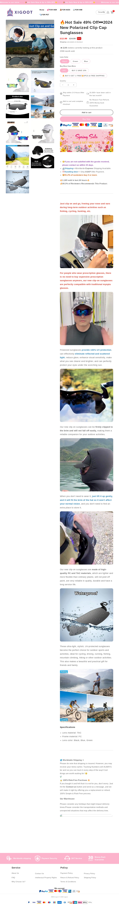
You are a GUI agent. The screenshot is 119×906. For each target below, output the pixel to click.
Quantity (63, 81)
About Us (15, 873)
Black (64, 61)
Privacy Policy (89, 873)
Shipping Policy (90, 877)
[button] (112, 12)
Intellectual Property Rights (46, 877)
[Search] (103, 12)
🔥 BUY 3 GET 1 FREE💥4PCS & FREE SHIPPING (83, 76)
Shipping (63, 42)
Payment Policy (66, 873)
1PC (64, 70)
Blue (86, 61)
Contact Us (39, 873)
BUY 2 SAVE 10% (79, 70)
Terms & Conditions (68, 882)
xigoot (66, 897)
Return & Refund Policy (69, 877)
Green (75, 61)
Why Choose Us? (18, 882)
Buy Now (86, 119)
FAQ (13, 877)
